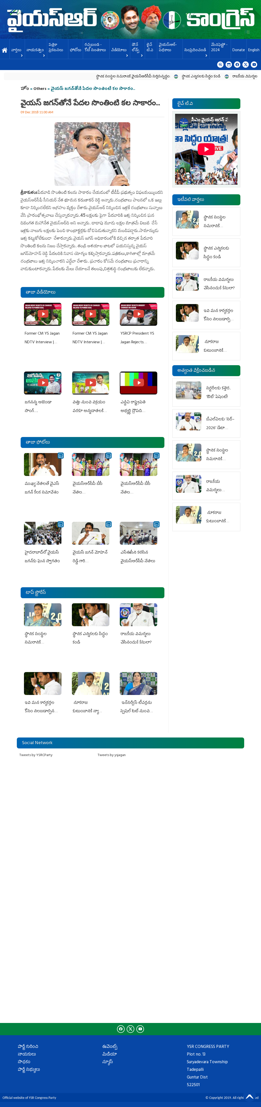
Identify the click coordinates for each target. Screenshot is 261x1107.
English (253, 50)
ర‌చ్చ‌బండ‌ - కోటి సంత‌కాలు (95, 48)
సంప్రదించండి (195, 50)
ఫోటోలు (75, 50)
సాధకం (24, 1062)
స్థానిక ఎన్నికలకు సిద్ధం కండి (180, 76)
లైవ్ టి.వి (150, 48)
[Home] (130, 19)
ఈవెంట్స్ (109, 1047)
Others (39, 89)
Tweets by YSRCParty (36, 755)
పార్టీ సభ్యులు (29, 1070)
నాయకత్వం (35, 50)
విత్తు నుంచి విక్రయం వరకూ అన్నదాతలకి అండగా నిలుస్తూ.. (89, 411)
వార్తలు (16, 50)
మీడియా (109, 1055)
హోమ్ (5, 50)
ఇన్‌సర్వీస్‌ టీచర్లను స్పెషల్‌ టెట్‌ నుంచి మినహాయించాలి (136, 711)
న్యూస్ (107, 1062)
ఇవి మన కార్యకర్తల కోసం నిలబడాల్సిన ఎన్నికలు (39, 711)
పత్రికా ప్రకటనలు (56, 48)
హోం (25, 89)
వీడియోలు (119, 50)
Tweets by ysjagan (112, 755)
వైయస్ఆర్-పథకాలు (168, 48)
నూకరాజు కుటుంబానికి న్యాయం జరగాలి (90, 711)
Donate (238, 50)
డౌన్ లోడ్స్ (135, 48)
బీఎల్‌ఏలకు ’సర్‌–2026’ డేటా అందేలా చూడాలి (220, 428)
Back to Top (249, 1095)
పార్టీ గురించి (28, 1047)
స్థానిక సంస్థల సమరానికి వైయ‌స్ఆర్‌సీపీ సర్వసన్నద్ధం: (112, 76)
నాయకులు (27, 1055)
